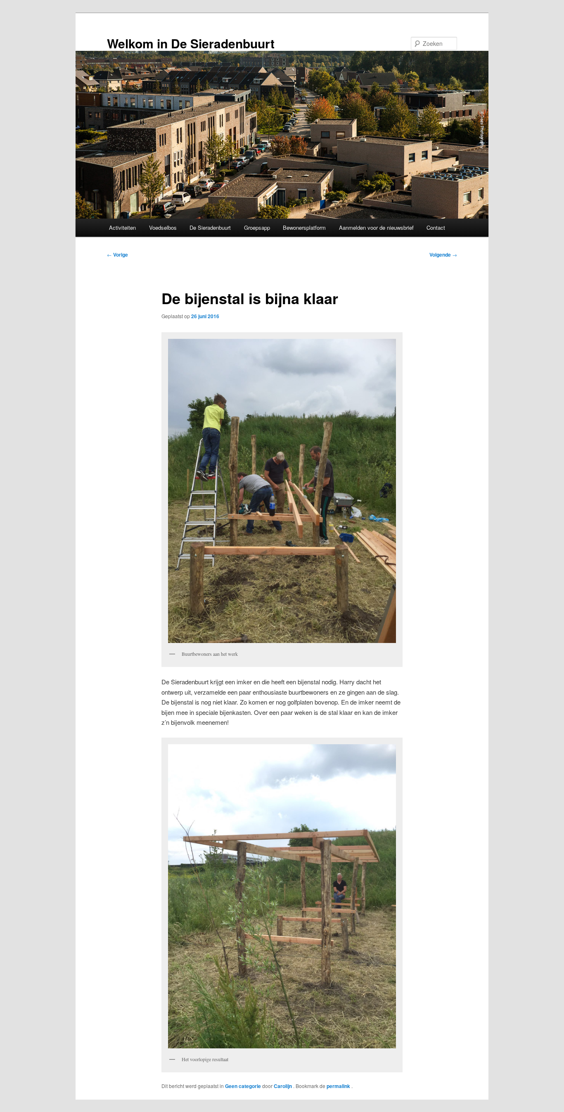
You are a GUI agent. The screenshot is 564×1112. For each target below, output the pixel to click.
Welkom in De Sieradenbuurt (191, 43)
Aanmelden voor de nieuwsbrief (376, 227)
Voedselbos (163, 227)
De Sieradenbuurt (210, 227)
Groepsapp (257, 227)
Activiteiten (122, 227)
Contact (436, 227)
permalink (339, 1086)
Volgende (443, 254)
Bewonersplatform (304, 227)
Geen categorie (243, 1086)
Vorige (117, 254)
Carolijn (283, 1086)
